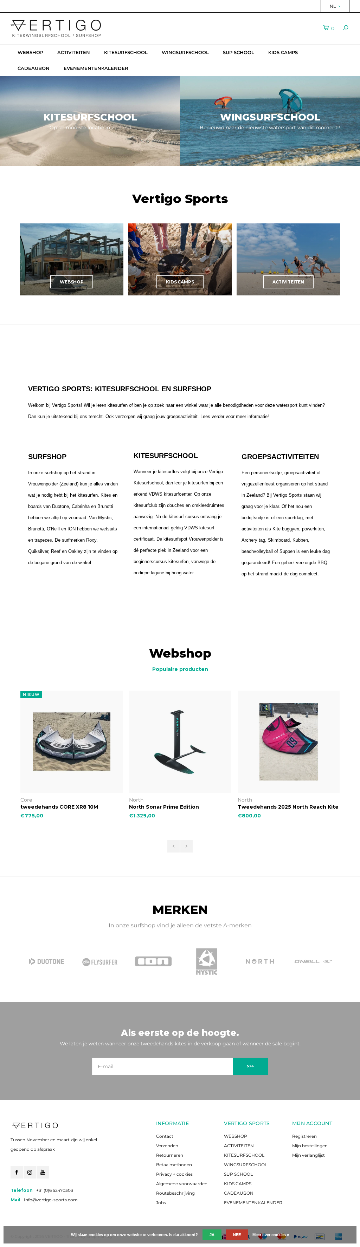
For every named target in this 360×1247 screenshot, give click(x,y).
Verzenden (167, 1145)
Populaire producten (180, 669)
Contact (164, 1136)
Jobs (161, 1202)
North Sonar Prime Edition (164, 807)
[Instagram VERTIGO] (30, 1172)
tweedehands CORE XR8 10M (59, 807)
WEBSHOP (30, 52)
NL (333, 6)
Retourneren (169, 1155)
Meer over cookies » (270, 1235)
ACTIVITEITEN (73, 52)
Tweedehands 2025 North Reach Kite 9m (288, 807)
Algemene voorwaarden (181, 1183)
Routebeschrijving (175, 1193)
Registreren (304, 1136)
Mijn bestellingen (310, 1145)
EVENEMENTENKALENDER (96, 68)
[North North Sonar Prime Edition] (180, 742)
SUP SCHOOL (238, 52)
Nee (237, 1235)
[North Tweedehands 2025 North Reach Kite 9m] (289, 742)
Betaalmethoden (174, 1164)
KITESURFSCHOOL (126, 52)
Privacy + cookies (174, 1174)
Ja (212, 1235)
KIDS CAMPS (283, 52)
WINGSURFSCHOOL (185, 52)
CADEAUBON (34, 68)
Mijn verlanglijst (308, 1155)
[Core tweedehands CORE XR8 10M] (71, 742)
